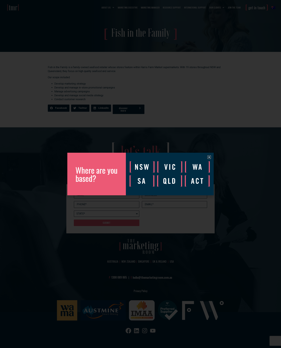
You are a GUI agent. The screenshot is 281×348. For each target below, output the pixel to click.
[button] (209, 157)
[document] (140, 174)
